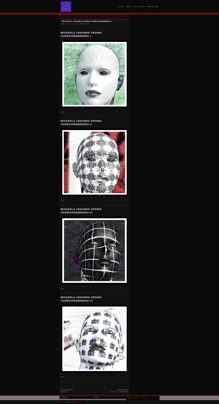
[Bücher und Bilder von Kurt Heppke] (66, 7)
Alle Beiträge (139, 6)
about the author (133, 398)
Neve (62, 402)
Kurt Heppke (70, 24)
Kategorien (65, 397)
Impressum (144, 398)
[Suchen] (156, 6)
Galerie (121, 6)
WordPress (79, 402)
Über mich (151, 6)
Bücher (128, 6)
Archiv (97, 397)
